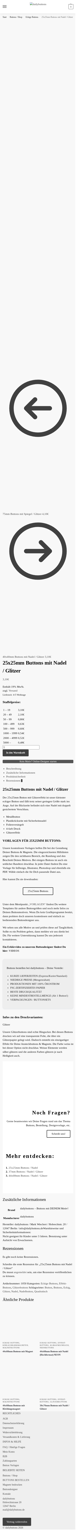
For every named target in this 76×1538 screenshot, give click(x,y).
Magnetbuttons (11, 1348)
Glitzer (6, 1291)
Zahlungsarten (10, 1460)
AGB (5, 1418)
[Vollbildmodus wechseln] (4, 1532)
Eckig (66, 1287)
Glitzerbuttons (20, 1287)
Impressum (8, 1428)
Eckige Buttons (32, 17)
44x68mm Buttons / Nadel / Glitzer (28, 1175)
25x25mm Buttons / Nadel (23, 1167)
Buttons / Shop (16, 17)
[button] (70, 6)
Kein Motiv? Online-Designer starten (38, 761)
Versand (13, 690)
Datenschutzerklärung (13, 1423)
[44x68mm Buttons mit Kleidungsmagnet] (19, 1379)
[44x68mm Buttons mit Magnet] (19, 1322)
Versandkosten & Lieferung (16, 1437)
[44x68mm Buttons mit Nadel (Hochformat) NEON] (56, 1322)
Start (5, 17)
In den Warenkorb (15, 752)
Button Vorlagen (11, 1465)
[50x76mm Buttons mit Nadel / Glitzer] (56, 1379)
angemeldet (20, 1272)
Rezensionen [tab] (14, 780)
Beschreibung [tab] (13, 768)
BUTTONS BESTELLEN (16, 1480)
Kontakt (7, 1494)
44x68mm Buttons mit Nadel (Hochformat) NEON (54, 1353)
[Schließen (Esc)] (9, 1532)
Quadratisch (41, 1291)
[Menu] (8, 6)
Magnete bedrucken (12, 1484)
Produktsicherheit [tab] (15, 776)
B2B (5, 1456)
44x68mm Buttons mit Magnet (18, 1351)
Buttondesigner (10, 1489)
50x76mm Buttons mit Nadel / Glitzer (54, 1407)
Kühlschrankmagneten (15, 1345)
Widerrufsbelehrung (12, 1432)
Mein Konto (9, 1451)
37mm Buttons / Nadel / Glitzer (26, 1171)
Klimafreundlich (59, 1345)
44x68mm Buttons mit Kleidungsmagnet (14, 1407)
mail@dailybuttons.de (14, 1509)
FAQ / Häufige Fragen (14, 1447)
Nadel (14, 1291)
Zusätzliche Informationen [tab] (20, 772)
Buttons (58, 1287)
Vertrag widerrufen (17, 1521)
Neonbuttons (47, 1348)
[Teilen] (7, 1532)
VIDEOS (14, 950)
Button (48, 1287)
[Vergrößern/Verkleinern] (1, 1532)
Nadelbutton (26, 1291)
